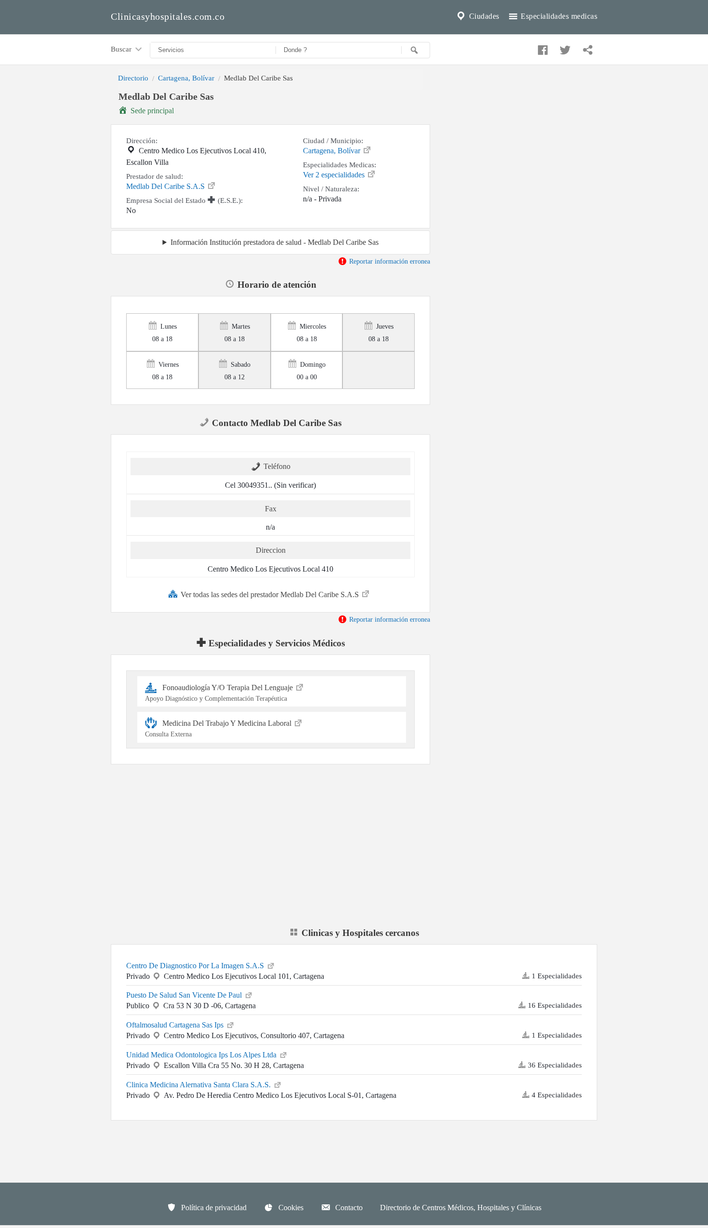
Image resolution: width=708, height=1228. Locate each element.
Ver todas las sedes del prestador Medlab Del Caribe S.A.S (271, 594)
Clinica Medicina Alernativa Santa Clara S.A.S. (199, 1085)
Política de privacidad (213, 1207)
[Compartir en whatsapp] (586, 48)
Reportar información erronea (388, 261)
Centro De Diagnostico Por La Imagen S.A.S (196, 965)
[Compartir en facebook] (541, 48)
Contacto (348, 1207)
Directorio (133, 78)
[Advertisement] (520, 155)
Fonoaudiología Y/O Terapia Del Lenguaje (220, 692)
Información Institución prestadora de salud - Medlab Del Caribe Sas (274, 242)
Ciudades (483, 16)
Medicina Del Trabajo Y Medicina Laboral (219, 728)
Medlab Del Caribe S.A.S (166, 186)
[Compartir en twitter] (564, 48)
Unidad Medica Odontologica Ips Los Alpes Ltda (202, 1055)
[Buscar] (416, 50)
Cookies (289, 1207)
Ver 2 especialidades (335, 175)
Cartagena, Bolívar (186, 78)
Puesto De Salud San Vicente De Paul (185, 995)
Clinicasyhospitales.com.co (167, 16)
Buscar (122, 49)
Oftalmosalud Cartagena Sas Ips (175, 1025)
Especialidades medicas (558, 16)
